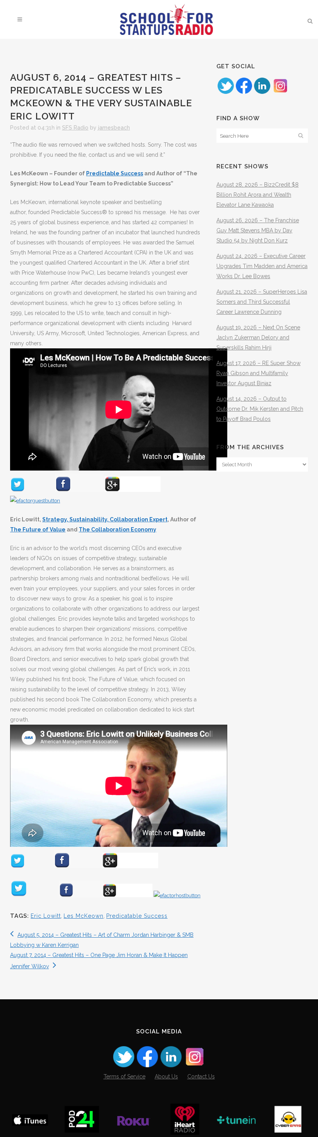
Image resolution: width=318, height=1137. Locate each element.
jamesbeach (114, 128)
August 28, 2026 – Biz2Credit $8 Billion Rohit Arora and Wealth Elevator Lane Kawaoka (257, 195)
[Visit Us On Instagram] (280, 93)
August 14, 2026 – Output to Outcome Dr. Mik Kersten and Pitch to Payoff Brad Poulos (259, 409)
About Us (166, 1076)
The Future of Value (38, 529)
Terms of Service (124, 1076)
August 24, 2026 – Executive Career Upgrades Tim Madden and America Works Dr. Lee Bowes (262, 266)
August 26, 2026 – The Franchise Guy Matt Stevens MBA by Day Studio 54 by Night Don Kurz (257, 230)
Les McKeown (84, 916)
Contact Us (201, 1076)
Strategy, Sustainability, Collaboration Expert (105, 519)
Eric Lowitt (46, 916)
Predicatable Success (137, 916)
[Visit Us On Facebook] (244, 93)
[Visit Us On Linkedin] (262, 93)
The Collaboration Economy (117, 529)
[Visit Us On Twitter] (225, 93)
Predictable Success (114, 173)
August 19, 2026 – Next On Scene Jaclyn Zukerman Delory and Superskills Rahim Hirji (258, 337)
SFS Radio (75, 128)
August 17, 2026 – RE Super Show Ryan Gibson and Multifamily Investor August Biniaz (258, 373)
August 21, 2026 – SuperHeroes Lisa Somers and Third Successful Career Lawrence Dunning (261, 302)
